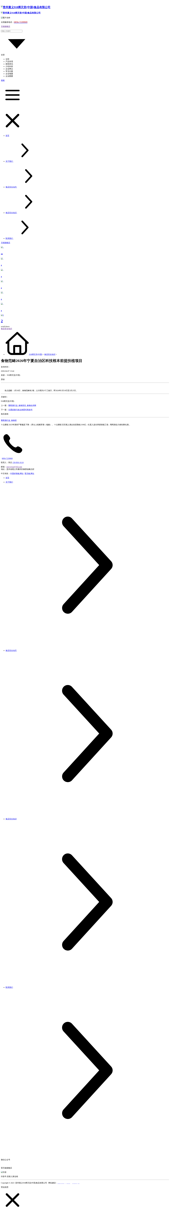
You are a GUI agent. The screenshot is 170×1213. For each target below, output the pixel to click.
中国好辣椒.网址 (17, 473)
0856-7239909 (7, 458)
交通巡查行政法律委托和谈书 (20, 410)
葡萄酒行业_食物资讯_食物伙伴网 (22, 405)
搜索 (3, 80)
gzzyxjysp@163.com (14, 467)
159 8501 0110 (18, 462)
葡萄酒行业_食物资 (9, 420)
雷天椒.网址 (29, 473)
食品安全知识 (49, 354)
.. (2, 253)
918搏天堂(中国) (35, 354)
